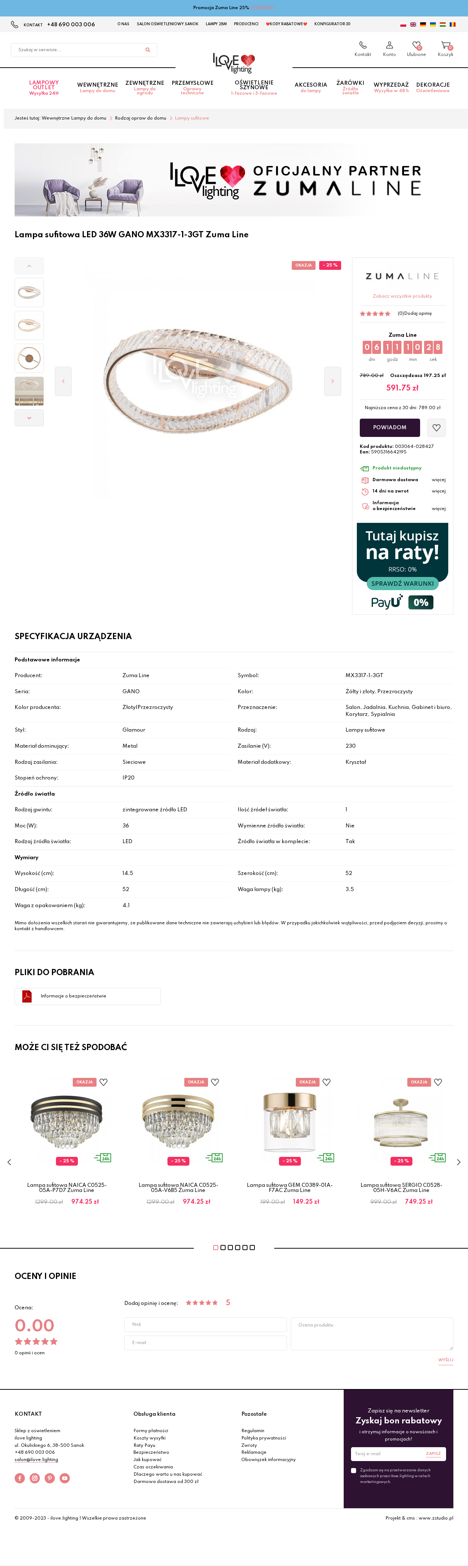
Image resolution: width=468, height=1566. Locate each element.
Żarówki (350, 88)
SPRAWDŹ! (262, 8)
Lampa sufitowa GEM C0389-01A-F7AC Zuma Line (290, 1188)
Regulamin (252, 1431)
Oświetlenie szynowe (254, 88)
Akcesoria (311, 88)
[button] (29, 265)
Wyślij (445, 1360)
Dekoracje (433, 88)
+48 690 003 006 (71, 24)
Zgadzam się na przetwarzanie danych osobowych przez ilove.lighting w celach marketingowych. (395, 1476)
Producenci (246, 24)
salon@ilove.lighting (36, 1460)
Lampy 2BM (216, 24)
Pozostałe (254, 1414)
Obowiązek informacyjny (268, 1460)
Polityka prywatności (263, 1438)
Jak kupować (147, 1460)
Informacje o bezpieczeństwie (73, 996)
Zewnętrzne (144, 88)
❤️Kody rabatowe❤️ (286, 24)
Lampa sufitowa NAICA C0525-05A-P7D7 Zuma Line (67, 1188)
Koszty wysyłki (149, 1438)
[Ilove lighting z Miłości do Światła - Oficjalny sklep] (234, 63)
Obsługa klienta (154, 1414)
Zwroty (249, 1446)
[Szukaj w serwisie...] (148, 50)
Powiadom (390, 427)
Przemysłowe (192, 88)
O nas (123, 24)
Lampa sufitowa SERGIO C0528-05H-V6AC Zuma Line (401, 1188)
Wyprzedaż (391, 88)
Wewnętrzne (97, 88)
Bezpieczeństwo (151, 1452)
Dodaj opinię (418, 314)
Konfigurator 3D (332, 24)
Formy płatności (150, 1431)
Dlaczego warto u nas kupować (167, 1474)
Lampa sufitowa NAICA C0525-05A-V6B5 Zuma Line (178, 1188)
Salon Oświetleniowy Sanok (168, 24)
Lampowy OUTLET (44, 88)
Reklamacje (254, 1452)
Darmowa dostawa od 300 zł (166, 1482)
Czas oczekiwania (153, 1467)
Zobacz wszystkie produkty (402, 296)
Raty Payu (144, 1446)
